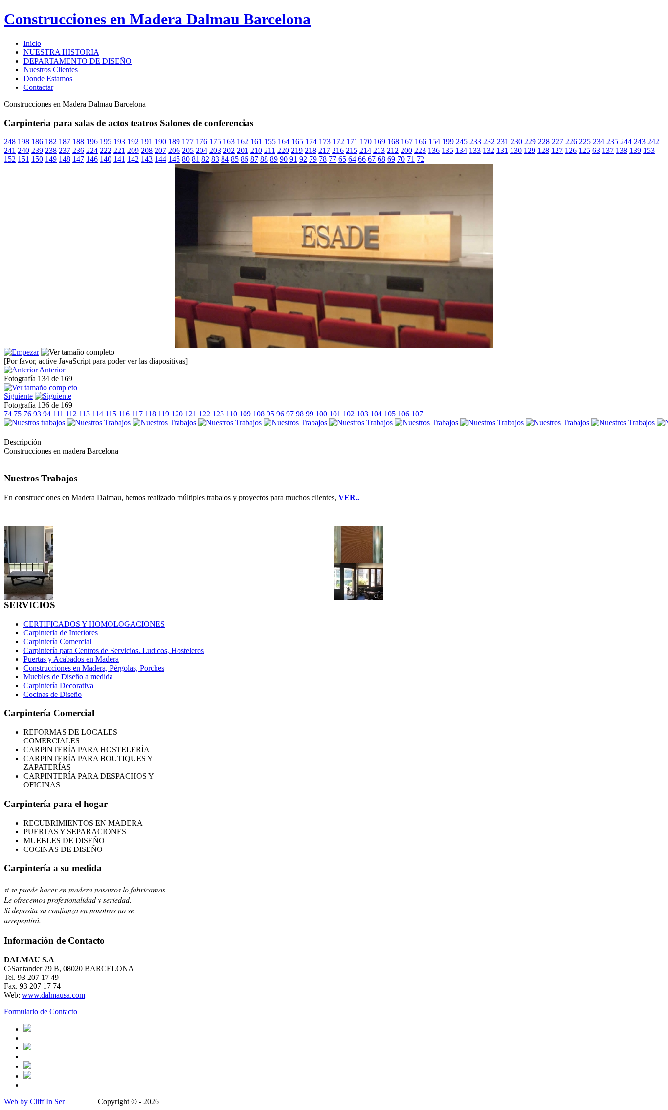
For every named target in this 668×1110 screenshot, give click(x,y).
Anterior (52, 370)
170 (366, 141)
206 (174, 150)
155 (270, 141)
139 (635, 150)
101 (335, 414)
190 (160, 141)
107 (417, 414)
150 (37, 159)
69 (391, 159)
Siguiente (18, 396)
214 (365, 150)
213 (379, 150)
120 (177, 414)
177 (188, 141)
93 (37, 414)
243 (640, 141)
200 (406, 150)
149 (51, 159)
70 (401, 159)
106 (403, 414)
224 (92, 150)
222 (105, 150)
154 (434, 141)
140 (105, 159)
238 (51, 150)
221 (119, 150)
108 (259, 414)
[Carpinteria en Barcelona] (358, 597)
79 (313, 159)
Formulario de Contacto (40, 1011)
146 (92, 159)
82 (205, 159)
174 (311, 141)
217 (324, 150)
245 (462, 141)
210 (256, 150)
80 (186, 159)
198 (23, 141)
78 (323, 159)
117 (137, 414)
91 (293, 159)
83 (215, 159)
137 (608, 150)
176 (201, 141)
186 (37, 141)
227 (557, 141)
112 (71, 414)
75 (18, 414)
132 (488, 150)
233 (475, 141)
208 (147, 150)
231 (503, 141)
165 (297, 141)
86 (244, 159)
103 (362, 414)
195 (105, 141)
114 (97, 414)
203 (215, 150)
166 (420, 141)
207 (160, 150)
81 (196, 159)
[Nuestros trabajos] (34, 422)
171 (352, 141)
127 (557, 150)
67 (372, 159)
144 (160, 159)
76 (27, 414)
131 (502, 150)
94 (47, 414)
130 (516, 150)
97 (290, 414)
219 (297, 150)
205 (188, 150)
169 (379, 141)
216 (338, 150)
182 (51, 141)
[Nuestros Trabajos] (99, 422)
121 (191, 414)
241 (10, 150)
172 (338, 141)
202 (229, 150)
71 (411, 159)
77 (332, 159)
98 (300, 414)
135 (447, 150)
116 (124, 414)
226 (571, 141)
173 (325, 141)
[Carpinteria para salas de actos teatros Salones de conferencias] (334, 345)
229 (530, 141)
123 (218, 414)
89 (274, 159)
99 (309, 414)
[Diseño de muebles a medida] (28, 597)
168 (393, 141)
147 (78, 159)
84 (225, 159)
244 (626, 141)
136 (434, 150)
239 (37, 150)
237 (64, 150)
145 (174, 159)
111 (58, 414)
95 (270, 414)
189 (174, 141)
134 (461, 150)
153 (649, 150)
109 (245, 414)
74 (8, 414)
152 (10, 159)
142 (133, 159)
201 (242, 150)
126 (571, 150)
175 (215, 141)
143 (147, 159)
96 (280, 414)
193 (119, 141)
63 (596, 150)
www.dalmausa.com (53, 995)
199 (448, 141)
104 (376, 414)
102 (349, 414)
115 (110, 414)
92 (303, 159)
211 (269, 150)
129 (529, 150)
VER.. (348, 497)
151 (23, 159)
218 (310, 150)
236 (78, 150)
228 (544, 141)
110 (231, 414)
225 (585, 141)
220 (283, 150)
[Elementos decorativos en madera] (358, 560)
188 (78, 141)
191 (147, 141)
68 (381, 159)
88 (264, 159)
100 (321, 414)
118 (150, 414)
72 (420, 159)
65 (342, 159)
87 (254, 159)
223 (420, 150)
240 (23, 150)
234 (598, 141)
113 (84, 414)
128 (543, 150)
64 (352, 159)
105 (390, 414)
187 (64, 141)
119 (163, 414)
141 (119, 159)
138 (621, 150)
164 (283, 141)
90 (284, 159)
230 (516, 141)
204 (201, 150)
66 (362, 159)
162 (242, 141)
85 (235, 159)
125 (584, 150)
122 (204, 414)
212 (393, 150)
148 (64, 159)
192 (133, 141)
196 (92, 141)
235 (612, 141)
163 (229, 141)
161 (256, 141)
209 (133, 150)
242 (653, 141)
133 (475, 150)
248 (10, 141)
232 (489, 141)
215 (351, 150)
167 (407, 141)
